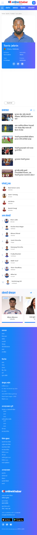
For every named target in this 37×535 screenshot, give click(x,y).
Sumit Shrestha (16, 240)
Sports (7, 13)
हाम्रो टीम (4, 473)
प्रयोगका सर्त (4, 476)
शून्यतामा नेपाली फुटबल (22, 159)
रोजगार (3, 367)
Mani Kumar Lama (14, 188)
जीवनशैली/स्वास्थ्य (6, 346)
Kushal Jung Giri (17, 281)
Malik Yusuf (14, 261)
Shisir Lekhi (14, 220)
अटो (3, 373)
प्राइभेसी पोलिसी (5, 481)
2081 (4, 414)
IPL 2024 (4, 391)
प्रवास (3, 349)
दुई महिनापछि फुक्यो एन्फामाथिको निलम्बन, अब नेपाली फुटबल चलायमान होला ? (25, 172)
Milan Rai (14, 274)
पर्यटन (3, 365)
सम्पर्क (3, 483)
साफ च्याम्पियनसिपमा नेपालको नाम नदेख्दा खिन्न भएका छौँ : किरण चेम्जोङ (24, 127)
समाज (3, 333)
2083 (4, 426)
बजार (3, 362)
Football (12, 13)
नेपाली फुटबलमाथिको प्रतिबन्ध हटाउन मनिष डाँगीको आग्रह (24, 137)
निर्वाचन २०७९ (5, 460)
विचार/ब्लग (4, 336)
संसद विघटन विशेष (6, 447)
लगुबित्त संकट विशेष (6, 444)
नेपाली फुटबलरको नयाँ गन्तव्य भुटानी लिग (24, 149)
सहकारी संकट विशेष (6, 442)
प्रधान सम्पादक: (5, 501)
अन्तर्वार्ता (4, 341)
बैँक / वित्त (4, 370)
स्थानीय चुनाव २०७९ (6, 457)
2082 (4, 416)
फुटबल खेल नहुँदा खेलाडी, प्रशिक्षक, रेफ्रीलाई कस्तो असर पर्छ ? (24, 116)
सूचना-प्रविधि (4, 375)
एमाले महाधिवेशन (5, 462)
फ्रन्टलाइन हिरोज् (5, 431)
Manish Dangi (12, 208)
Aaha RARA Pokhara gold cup (9, 394)
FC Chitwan (7, 60)
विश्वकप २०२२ (5, 399)
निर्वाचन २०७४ (5, 452)
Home (3, 13)
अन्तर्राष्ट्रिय (4, 352)
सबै (31, 110)
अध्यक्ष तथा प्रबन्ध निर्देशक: (7, 495)
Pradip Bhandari (16, 254)
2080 (4, 411)
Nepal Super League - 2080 (9, 396)
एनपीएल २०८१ (5, 386)
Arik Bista (11, 201)
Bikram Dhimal (15, 233)
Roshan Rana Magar (17, 226)
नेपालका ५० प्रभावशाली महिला (8, 409)
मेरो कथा (4, 428)
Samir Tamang (13, 194)
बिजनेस (23, 8)
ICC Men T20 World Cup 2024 (9, 388)
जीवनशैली (31, 8)
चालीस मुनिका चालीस (6, 419)
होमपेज (8, 8)
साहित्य (3, 339)
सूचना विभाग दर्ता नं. (6, 506)
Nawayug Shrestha (17, 247)
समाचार (15, 8)
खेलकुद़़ (3, 344)
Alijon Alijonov (12, 317)
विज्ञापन (3, 478)
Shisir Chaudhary (16, 267)
